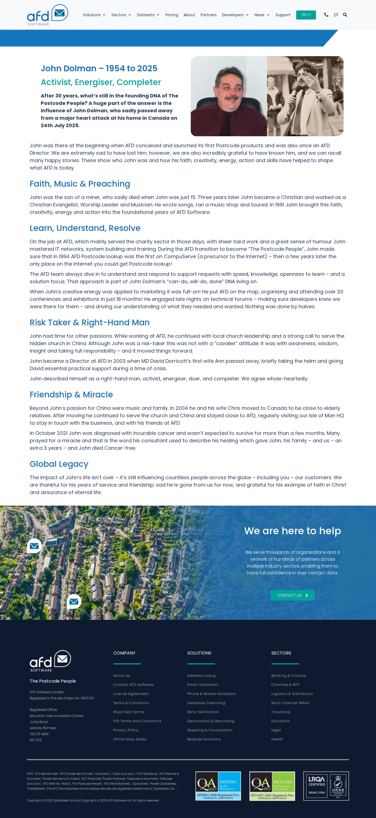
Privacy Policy (125, 730)
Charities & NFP (285, 684)
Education (280, 721)
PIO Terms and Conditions (137, 721)
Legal (276, 730)
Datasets (145, 15)
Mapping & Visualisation (210, 730)
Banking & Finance (288, 675)
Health (277, 739)
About (189, 15)
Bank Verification (203, 712)
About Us (121, 675)
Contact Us (289, 595)
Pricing (171, 15)
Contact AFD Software (133, 684)
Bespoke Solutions (204, 739)
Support (283, 15)
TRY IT (306, 15)
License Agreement (131, 693)
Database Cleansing (206, 702)
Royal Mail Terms (128, 712)
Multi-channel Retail (290, 702)
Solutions (91, 15)
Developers (233, 15)
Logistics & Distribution (292, 693)
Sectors (118, 15)
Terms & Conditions (131, 702)
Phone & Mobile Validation (211, 693)
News (260, 15)
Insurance (280, 712)
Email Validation (202, 684)
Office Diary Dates (129, 739)
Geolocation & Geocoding (211, 721)
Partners (209, 15)
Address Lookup (201, 675)
